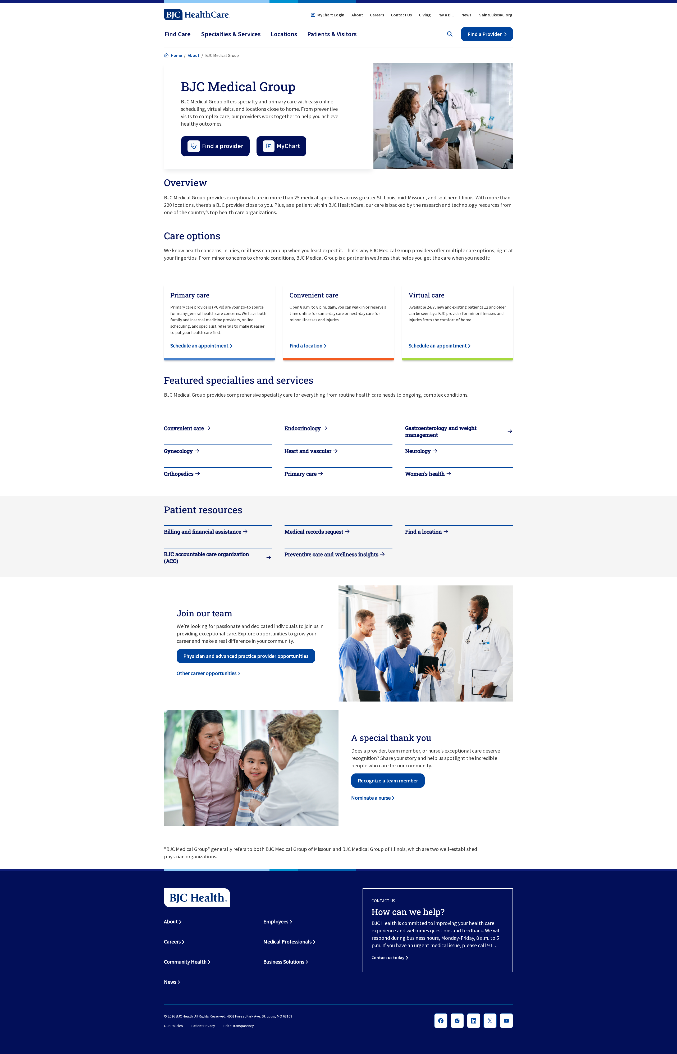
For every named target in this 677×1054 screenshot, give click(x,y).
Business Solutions (283, 961)
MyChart (288, 146)
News (466, 14)
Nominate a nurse (371, 797)
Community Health (185, 961)
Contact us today (388, 957)
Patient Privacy (203, 1025)
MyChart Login (330, 14)
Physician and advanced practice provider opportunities (246, 656)
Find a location (306, 345)
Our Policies (173, 1025)
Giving (425, 14)
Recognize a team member (388, 780)
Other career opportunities (206, 673)
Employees (275, 921)
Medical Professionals (287, 941)
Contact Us (401, 14)
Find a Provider (485, 34)
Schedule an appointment (199, 345)
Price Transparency (238, 1025)
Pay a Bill (445, 14)
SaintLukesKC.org (495, 14)
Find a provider (222, 146)
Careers (377, 14)
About (357, 14)
